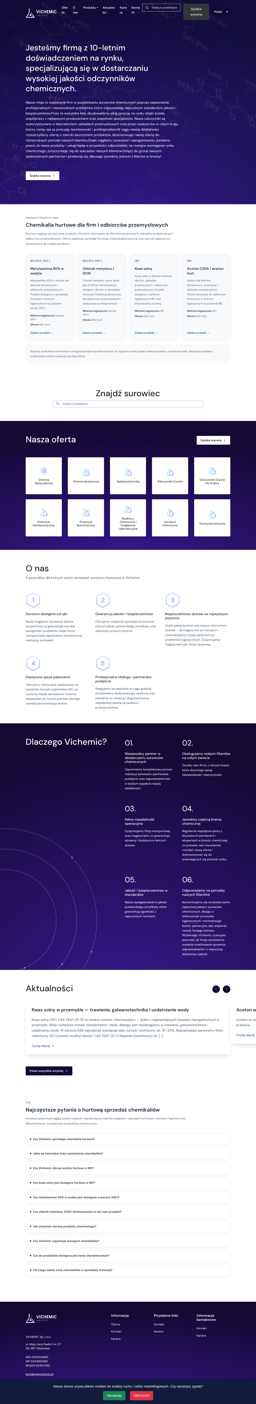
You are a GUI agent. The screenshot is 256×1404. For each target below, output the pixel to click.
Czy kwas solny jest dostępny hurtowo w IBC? (64, 1183)
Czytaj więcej (41, 1046)
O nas (75, 10)
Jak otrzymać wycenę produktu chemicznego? (64, 1226)
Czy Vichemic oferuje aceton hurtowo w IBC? (63, 1168)
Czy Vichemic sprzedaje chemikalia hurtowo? (64, 1139)
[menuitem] (221, 11)
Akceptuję (114, 1395)
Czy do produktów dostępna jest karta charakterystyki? (71, 1255)
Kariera (123, 10)
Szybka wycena (196, 12)
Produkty (89, 8)
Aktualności (109, 10)
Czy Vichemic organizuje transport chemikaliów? (66, 1241)
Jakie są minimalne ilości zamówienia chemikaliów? (68, 1153)
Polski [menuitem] (218, 12)
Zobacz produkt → (41, 332)
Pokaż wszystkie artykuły (47, 1071)
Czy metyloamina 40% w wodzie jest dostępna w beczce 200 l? (76, 1197)
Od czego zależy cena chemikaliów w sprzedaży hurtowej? (72, 1270)
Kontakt (136, 10)
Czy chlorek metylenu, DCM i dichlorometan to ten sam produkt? (77, 1212)
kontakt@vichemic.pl (39, 1374)
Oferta (65, 10)
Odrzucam (141, 1395)
